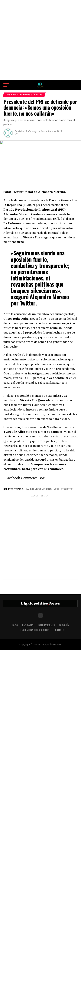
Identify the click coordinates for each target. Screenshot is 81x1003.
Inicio (15, 625)
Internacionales (46, 625)
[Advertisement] (40, 40)
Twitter (67, 489)
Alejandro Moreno (39, 489)
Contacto (59, 630)
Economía (64, 625)
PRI (57, 489)
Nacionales (28, 625)
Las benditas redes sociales (35, 630)
